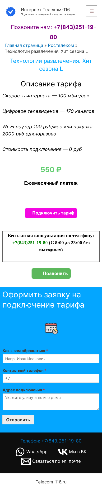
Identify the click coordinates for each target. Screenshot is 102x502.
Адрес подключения (24, 390)
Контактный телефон (24, 370)
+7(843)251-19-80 (30, 242)
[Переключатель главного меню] (91, 11)
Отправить (18, 419)
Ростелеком (61, 45)
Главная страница (24, 45)
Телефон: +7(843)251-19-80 (51, 441)
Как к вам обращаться (25, 350)
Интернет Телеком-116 (45, 9)
